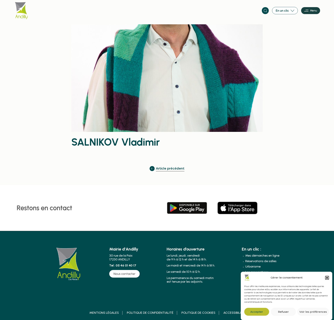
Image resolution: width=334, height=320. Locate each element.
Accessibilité (234, 313)
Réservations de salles (260, 261)
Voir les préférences (313, 311)
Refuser (283, 311)
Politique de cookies (198, 313)
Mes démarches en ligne (262, 255)
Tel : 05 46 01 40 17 (122, 265)
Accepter (256, 311)
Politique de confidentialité (150, 313)
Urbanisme (253, 266)
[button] (327, 278)
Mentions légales (104, 313)
